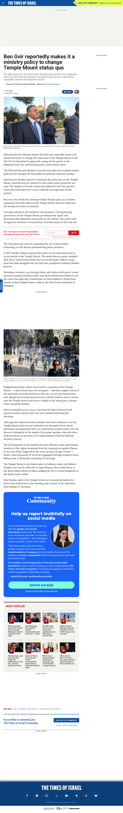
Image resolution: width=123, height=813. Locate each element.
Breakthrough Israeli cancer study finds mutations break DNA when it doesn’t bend (49, 631)
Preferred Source (53, 84)
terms (70, 237)
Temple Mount (45, 709)
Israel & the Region (19, 709)
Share (69, 92)
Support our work (41, 585)
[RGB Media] (60, 808)
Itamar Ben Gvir (32, 709)
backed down (28, 409)
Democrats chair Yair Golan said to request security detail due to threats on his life (15, 788)
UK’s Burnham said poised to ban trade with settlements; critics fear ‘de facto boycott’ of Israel (15, 661)
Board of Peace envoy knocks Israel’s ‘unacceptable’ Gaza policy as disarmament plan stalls (32, 661)
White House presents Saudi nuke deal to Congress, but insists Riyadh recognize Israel (49, 661)
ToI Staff (9, 91)
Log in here (73, 725)
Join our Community (88, 3)
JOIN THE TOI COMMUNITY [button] (66, 720)
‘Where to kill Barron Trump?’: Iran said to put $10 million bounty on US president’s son (67, 660)
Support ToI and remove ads (110, 3)
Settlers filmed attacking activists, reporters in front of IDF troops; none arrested (67, 630)
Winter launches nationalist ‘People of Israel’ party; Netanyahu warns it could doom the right (15, 631)
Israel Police (55, 709)
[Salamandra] (74, 808)
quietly (36, 189)
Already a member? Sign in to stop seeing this (41, 591)
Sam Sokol (7, 796)
